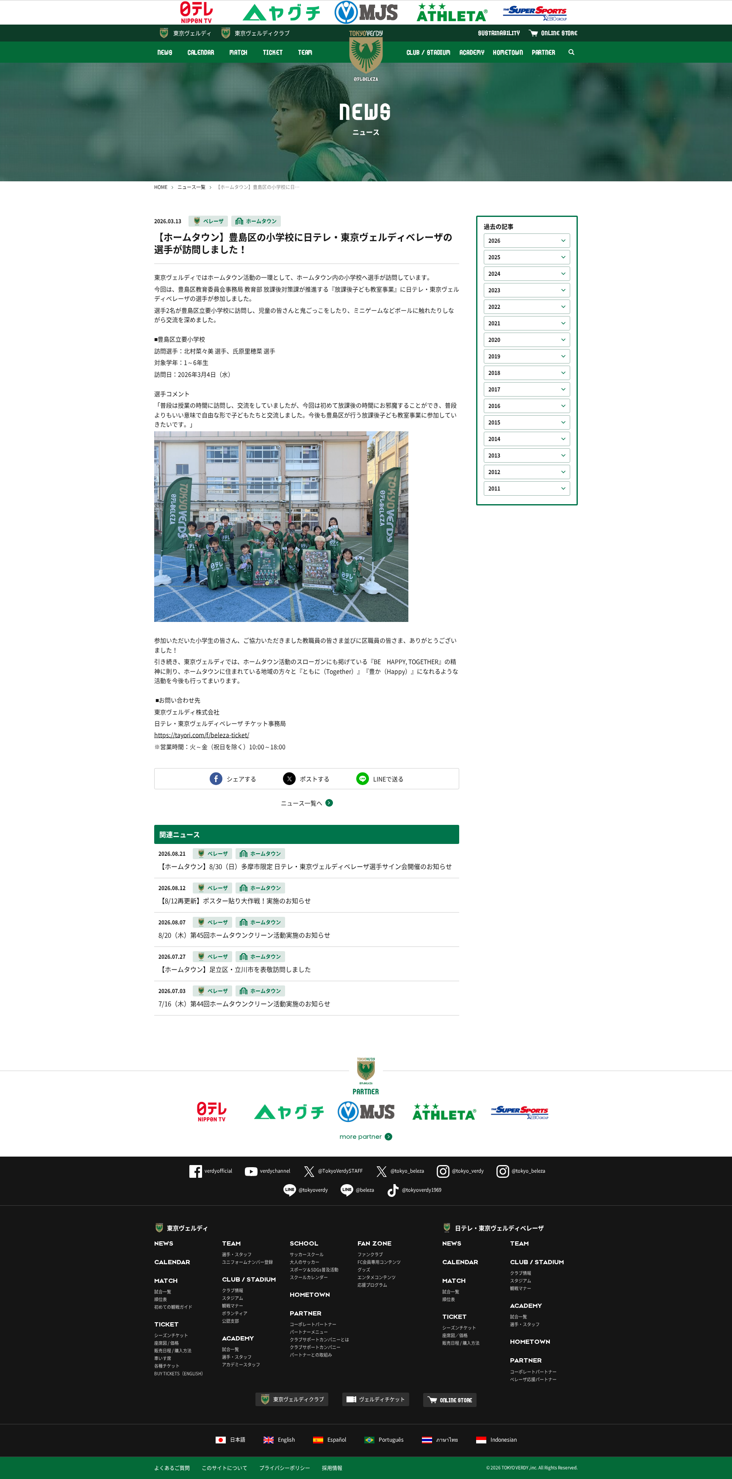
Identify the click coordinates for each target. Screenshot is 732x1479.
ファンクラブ (370, 1254)
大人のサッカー (304, 1262)
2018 (494, 373)
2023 (494, 290)
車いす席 (162, 1358)
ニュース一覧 (191, 187)
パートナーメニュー (309, 1332)
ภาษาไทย (447, 1439)
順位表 (160, 1299)
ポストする (315, 778)
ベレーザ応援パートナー (533, 1379)
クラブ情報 (232, 1290)
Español (336, 1439)
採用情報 (332, 1468)
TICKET (273, 52)
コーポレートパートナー (313, 1324)
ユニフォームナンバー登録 (247, 1262)
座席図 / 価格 (166, 1343)
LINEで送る (388, 778)
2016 (494, 406)
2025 (494, 257)
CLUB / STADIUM (429, 52)
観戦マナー (232, 1305)
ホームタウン (261, 221)
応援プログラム (372, 1285)
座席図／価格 (455, 1335)
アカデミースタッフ (241, 1364)
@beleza (365, 1189)
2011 (494, 488)
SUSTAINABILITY (499, 33)
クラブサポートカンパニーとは (319, 1339)
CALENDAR (201, 52)
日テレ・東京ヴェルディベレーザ (499, 1228)
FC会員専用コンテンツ (379, 1262)
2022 (494, 307)
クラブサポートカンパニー (315, 1347)
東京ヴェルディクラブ (262, 33)
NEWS (165, 52)
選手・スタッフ (237, 1254)
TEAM (305, 52)
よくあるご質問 (172, 1468)
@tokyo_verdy (468, 1170)
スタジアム (232, 1298)
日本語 (237, 1439)
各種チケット (167, 1365)
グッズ (364, 1269)
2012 (494, 472)
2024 (494, 273)
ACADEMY (472, 52)
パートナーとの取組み (311, 1354)
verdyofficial (218, 1170)
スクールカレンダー (309, 1277)
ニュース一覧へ (301, 803)
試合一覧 (162, 1291)
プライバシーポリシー (284, 1468)
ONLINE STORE (559, 33)
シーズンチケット (171, 1335)
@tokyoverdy (313, 1189)
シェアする (241, 778)
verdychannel (275, 1170)
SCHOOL (304, 1243)
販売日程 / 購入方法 (172, 1350)
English (286, 1439)
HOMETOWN (508, 52)
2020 (494, 340)
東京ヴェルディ (192, 33)
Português (391, 1439)
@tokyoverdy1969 (421, 1189)
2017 (494, 389)
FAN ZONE (374, 1243)
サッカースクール (307, 1254)
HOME (160, 187)
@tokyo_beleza (407, 1170)
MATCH (239, 52)
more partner (361, 1137)
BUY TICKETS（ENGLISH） (179, 1373)
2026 (494, 240)
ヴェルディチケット (382, 1399)
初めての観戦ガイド (173, 1307)
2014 (494, 439)
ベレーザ (213, 221)
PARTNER (543, 52)
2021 (494, 323)
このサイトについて (224, 1468)
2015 (494, 422)
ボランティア (234, 1313)
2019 (494, 356)
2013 (494, 455)
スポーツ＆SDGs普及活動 (314, 1269)
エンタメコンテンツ (377, 1277)
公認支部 (230, 1321)
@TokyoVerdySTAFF (340, 1170)
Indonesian (504, 1439)
